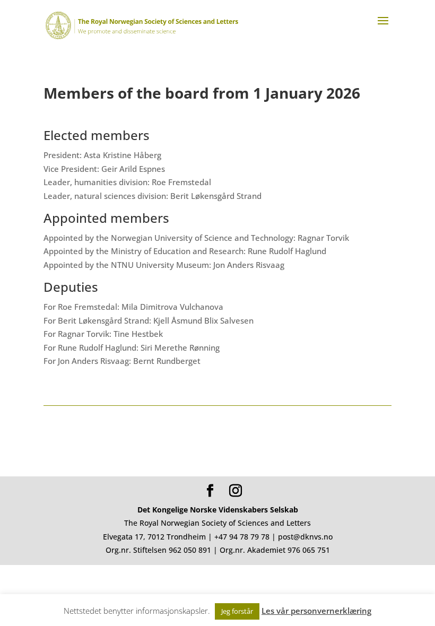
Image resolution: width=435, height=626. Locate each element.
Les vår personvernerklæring (316, 610)
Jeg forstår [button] (237, 611)
